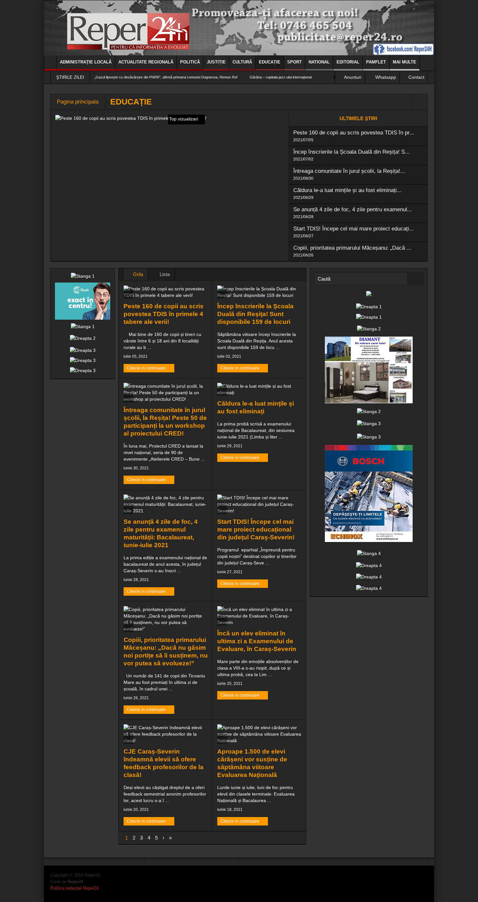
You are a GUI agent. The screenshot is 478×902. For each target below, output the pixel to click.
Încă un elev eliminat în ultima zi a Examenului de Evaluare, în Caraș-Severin (256, 641)
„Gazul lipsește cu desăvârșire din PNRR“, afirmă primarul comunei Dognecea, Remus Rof (165, 77)
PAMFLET (376, 62)
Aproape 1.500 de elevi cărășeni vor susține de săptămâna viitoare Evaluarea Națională (252, 763)
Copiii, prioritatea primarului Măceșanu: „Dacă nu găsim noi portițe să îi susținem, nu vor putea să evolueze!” (166, 651)
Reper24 (75, 881)
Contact (416, 77)
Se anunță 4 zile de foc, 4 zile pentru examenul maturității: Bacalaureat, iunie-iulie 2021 (161, 533)
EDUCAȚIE (269, 62)
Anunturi (352, 77)
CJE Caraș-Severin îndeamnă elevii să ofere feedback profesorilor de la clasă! (164, 763)
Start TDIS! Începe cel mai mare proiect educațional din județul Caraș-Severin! (256, 529)
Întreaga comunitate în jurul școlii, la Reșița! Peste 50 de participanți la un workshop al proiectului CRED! (165, 422)
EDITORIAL (348, 62)
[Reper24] (239, 27)
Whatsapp (385, 77)
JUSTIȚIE (216, 62)
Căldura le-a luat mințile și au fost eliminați (255, 407)
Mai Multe (404, 62)
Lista (164, 274)
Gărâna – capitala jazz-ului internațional (281, 77)
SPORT (294, 62)
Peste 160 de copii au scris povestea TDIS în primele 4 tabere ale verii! (164, 314)
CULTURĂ (242, 62)
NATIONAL (319, 62)
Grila (137, 274)
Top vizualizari (184, 118)
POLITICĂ (190, 62)
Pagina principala (78, 102)
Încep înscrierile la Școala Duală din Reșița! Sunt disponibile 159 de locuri (255, 314)
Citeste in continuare (147, 368)
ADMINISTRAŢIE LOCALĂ (86, 62)
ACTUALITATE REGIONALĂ (145, 62)
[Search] (415, 278)
